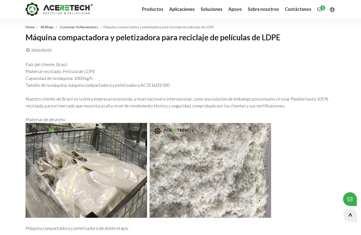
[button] (350, 215)
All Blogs (47, 27)
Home (30, 27)
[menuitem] (182, 9)
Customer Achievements (79, 27)
